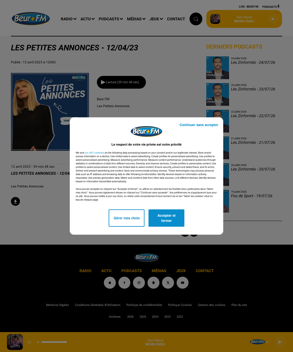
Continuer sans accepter (199, 124)
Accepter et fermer (166, 218)
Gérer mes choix (127, 218)
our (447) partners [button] (94, 152)
